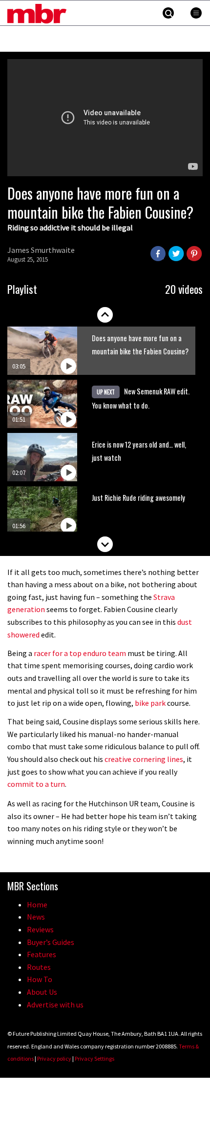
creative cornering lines (144, 759)
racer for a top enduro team (80, 653)
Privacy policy (54, 1058)
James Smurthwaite (41, 250)
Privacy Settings (94, 1058)
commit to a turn (36, 784)
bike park (150, 703)
